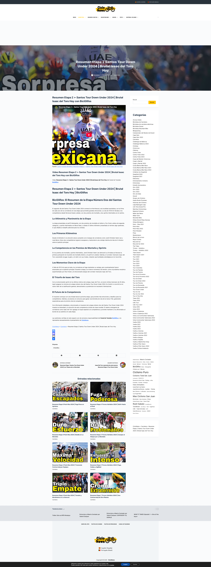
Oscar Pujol (146, 401)
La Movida (143, 391)
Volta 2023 (136, 309)
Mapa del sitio (85, 524)
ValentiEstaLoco (137, 411)
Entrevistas (136, 183)
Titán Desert (137, 252)
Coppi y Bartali (137, 161)
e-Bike (151, 380)
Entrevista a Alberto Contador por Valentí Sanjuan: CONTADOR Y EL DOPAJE (117, 515)
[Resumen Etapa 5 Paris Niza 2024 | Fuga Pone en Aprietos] (70, 392)
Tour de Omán (137, 278)
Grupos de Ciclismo (139, 198)
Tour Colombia (137, 268)
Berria (149, 364)
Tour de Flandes (138, 270)
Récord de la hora (138, 237)
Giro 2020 (136, 187)
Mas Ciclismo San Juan (144, 396)
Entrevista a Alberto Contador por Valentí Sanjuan (90, 515)
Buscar (135, 99)
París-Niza (136, 226)
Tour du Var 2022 (138, 294)
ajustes (112, 565)
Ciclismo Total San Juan (142, 376)
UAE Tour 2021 (137, 305)
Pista (121, 17)
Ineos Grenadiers (138, 385)
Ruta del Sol (136, 242)
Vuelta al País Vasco (139, 344)
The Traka (136, 246)
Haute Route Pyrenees (140, 200)
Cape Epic (136, 135)
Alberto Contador (145, 359)
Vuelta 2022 (137, 326)
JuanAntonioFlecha (138, 389)
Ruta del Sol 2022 (138, 244)
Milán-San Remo (138, 213)
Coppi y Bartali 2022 (139, 163)
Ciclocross (136, 148)
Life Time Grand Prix (139, 207)
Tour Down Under (138, 289)
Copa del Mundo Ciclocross (141, 159)
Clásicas (135, 150)
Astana (152, 362)
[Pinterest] (98, 355)
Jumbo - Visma (150, 389)
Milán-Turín (136, 215)
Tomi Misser (143, 406)
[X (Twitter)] (80, 355)
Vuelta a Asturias (138, 331)
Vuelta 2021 (136, 324)
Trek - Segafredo (151, 406)
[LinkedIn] (116, 355)
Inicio (74, 17)
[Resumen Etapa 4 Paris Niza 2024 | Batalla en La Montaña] (70, 422)
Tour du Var (136, 292)
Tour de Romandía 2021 (140, 287)
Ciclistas (135, 146)
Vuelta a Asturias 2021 (140, 333)
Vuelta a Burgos (138, 337)
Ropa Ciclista (137, 239)
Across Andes (137, 120)
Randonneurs (137, 235)
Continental (135, 378)
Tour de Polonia (138, 283)
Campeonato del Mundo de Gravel (143, 133)
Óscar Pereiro (136, 413)
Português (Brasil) (154, 2)
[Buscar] (158, 17)
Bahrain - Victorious (142, 364)
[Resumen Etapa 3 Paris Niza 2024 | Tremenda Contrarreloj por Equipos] (70, 452)
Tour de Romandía (138, 285)
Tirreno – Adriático (138, 248)
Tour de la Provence (139, 274)
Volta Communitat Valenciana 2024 (144, 320)
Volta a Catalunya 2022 (140, 313)
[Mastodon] (89, 333)
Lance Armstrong (151, 391)
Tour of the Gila (138, 296)
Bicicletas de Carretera (140, 122)
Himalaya (145, 382)
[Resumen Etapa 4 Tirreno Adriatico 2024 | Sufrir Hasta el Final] (108, 392)
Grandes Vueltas (92, 17)
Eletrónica (136, 178)
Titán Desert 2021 (138, 255)
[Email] (89, 336)
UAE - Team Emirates (139, 409)
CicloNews (85, 320)
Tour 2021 (136, 259)
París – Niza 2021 (138, 224)
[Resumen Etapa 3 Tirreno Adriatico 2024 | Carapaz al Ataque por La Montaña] (108, 422)
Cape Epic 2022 (138, 137)
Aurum (134, 364)
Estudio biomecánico (139, 185)
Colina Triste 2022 (138, 154)
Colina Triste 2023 (138, 157)
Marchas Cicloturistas (139, 209)
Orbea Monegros (138, 222)
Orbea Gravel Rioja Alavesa (141, 220)
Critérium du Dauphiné (140, 172)
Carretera (81, 17)
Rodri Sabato (138, 404)
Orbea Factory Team (138, 401)
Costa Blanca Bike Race (140, 165)
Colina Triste (137, 152)
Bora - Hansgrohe (146, 366)
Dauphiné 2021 (137, 176)
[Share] (89, 338)
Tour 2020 (136, 257)
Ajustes (135, 564)
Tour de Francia (138, 272)
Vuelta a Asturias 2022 (140, 335)
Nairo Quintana (142, 399)
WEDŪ (148, 411)
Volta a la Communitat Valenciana (143, 315)
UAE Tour (136, 302)
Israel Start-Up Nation (139, 387)
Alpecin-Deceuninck (137, 362)
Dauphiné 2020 (137, 174)
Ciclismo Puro (141, 372)
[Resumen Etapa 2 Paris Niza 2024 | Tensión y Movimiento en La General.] (70, 483)
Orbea (149, 399)
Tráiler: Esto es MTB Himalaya (61, 515)
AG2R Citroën (136, 359)
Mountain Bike (105, 17)
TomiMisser (136, 406)
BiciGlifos (55, 182)
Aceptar (125, 564)
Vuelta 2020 (137, 322)
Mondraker (136, 399)
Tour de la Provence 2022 (141, 276)
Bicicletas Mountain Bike (140, 128)
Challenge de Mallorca (140, 141)
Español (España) (141, 2)
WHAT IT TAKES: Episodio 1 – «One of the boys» (146, 515)
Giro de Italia (137, 194)
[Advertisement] (105, 33)
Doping (147, 380)
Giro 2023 (136, 191)
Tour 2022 (136, 261)
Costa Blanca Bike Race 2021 (142, 168)
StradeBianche (148, 404)
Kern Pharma (136, 391)
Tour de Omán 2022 (139, 281)
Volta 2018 (136, 307)
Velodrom (144, 411)
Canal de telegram (124, 524)
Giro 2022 (136, 189)
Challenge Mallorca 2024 (141, 144)
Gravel (114, 17)
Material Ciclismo (131, 17)
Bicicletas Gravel (138, 126)
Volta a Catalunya (138, 311)
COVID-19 (140, 378)
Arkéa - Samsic (146, 362)
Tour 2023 (136, 263)
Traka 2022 (136, 300)
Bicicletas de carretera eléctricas (143, 124)
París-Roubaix (137, 231)
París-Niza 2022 (138, 228)
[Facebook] (89, 331)
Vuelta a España (138, 339)
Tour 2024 (136, 265)
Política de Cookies (96, 524)
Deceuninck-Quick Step (138, 380)
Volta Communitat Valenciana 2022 (144, 318)
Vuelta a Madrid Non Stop (141, 342)
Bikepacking (136, 131)
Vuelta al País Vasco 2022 (141, 346)
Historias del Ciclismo (139, 202)
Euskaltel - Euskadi (137, 382)
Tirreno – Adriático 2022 (140, 250)
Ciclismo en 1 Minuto (138, 369)
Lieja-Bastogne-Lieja (139, 205)
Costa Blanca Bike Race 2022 (142, 170)
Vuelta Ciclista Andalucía (140, 348)
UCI (147, 409)
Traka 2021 (136, 298)
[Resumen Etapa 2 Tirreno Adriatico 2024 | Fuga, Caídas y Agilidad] (108, 452)
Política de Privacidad (110, 524)
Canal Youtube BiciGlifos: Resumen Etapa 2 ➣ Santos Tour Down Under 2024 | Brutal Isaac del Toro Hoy (90, 166)
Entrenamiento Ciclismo (140, 181)
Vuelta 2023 (137, 328)
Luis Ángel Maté (137, 393)
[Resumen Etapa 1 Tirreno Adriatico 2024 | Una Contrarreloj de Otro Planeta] (108, 483)
